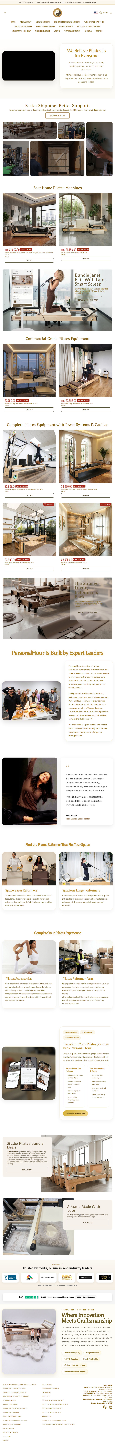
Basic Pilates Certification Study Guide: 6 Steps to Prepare (58, 1424)
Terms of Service (47, 1416)
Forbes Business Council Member (78, 818)
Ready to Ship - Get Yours (88, 299)
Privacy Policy (46, 1396)
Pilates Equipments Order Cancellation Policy (55, 1404)
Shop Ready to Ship (57, 115)
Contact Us (6, 1440)
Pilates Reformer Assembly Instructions (14, 1388)
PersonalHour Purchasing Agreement (52, 1400)
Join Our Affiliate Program (10, 1404)
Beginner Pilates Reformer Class (12, 1416)
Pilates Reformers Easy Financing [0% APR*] (15, 1408)
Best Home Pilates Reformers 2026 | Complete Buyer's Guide (19, 1384)
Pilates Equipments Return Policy (51, 1412)
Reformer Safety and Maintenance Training (54, 1420)
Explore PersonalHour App (75, 1113)
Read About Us (88, 1222)
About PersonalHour (8, 1428)
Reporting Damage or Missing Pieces (52, 1408)
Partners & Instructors (9, 1400)
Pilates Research (47, 1384)
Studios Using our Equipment (50, 1388)
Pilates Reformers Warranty (11, 1412)
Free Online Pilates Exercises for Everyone (15, 1392)
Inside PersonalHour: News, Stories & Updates (16, 1396)
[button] (104, 13)
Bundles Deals (27, 1169)
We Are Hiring (6, 1436)
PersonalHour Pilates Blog (10, 1432)
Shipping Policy (46, 1392)
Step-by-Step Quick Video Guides (12, 1424)
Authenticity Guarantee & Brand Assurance (15, 1420)
